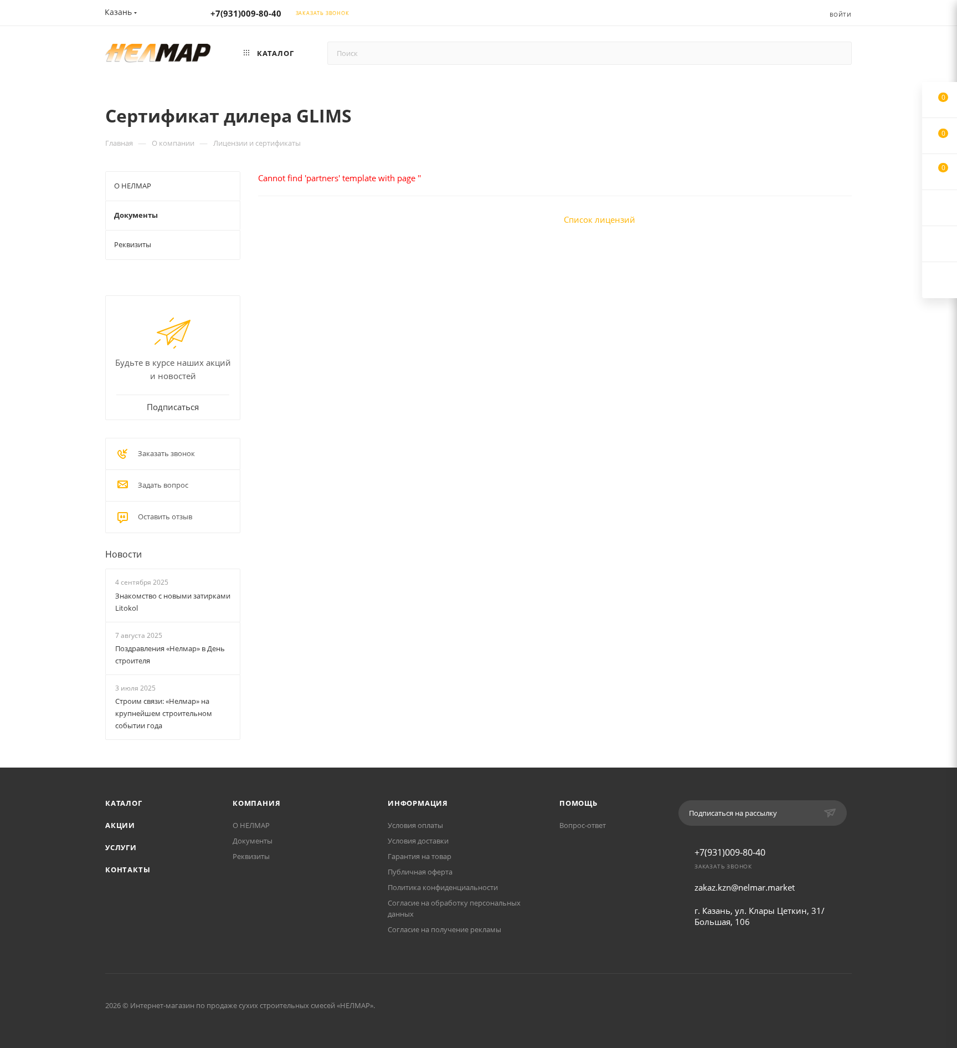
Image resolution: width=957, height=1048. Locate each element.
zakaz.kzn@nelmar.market (744, 887)
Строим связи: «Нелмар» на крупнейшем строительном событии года (163, 713)
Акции (120, 825)
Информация (418, 803)
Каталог (123, 803)
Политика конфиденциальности (443, 887)
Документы (252, 841)
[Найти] (838, 53)
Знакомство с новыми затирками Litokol (172, 602)
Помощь (578, 803)
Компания (256, 803)
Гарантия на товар (419, 856)
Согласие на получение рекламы (444, 929)
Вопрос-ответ (582, 825)
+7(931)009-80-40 (245, 13)
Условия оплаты (415, 825)
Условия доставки (418, 841)
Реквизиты (251, 856)
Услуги (121, 847)
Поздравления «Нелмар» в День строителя (170, 654)
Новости (123, 554)
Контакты (127, 870)
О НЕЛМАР (251, 825)
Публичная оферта (420, 872)
